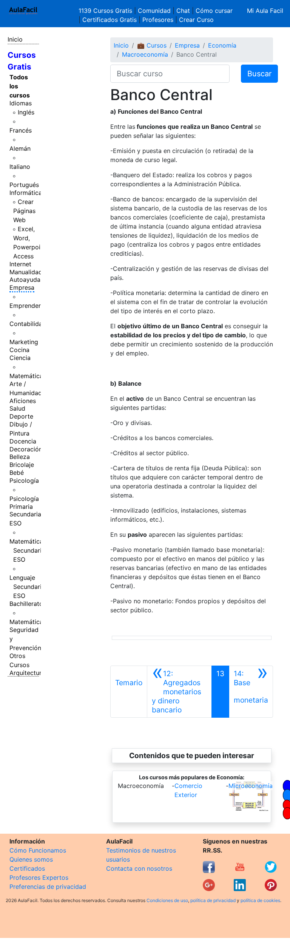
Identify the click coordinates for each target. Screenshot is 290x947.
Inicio (15, 39)
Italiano (19, 166)
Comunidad (154, 10)
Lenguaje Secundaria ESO (27, 586)
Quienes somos (31, 859)
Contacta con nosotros (139, 868)
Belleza (19, 456)
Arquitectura (27, 673)
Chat (183, 10)
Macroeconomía (145, 54)
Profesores (157, 19)
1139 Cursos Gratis (106, 10)
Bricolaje (21, 464)
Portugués (24, 184)
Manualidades (29, 272)
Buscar (259, 73)
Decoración (25, 449)
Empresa (21, 287)
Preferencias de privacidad (47, 886)
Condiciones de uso (167, 900)
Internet (20, 264)
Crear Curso (196, 19)
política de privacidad (213, 900)
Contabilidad (27, 324)
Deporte (21, 416)
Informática (25, 192)
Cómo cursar (214, 10)
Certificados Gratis (109, 19)
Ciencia (20, 357)
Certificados (27, 868)
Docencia (22, 441)
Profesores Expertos (38, 877)
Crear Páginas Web (24, 211)
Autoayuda (24, 279)
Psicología (24, 480)
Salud (17, 408)
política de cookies (260, 900)
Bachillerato (26, 603)
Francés (20, 130)
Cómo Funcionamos (37, 850)
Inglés (26, 112)
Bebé (16, 472)
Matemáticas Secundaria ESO (27, 550)
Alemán (20, 148)
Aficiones (22, 401)
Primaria (21, 506)
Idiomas (20, 103)
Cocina (19, 350)
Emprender (25, 305)
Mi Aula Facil (265, 10)
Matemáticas (27, 376)
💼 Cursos (152, 45)
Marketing (23, 342)
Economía (222, 45)
